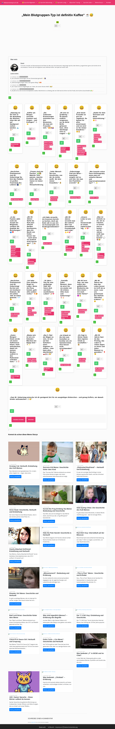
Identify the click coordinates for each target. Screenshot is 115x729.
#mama (29, 361)
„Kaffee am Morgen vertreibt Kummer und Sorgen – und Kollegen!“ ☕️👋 (31, 118)
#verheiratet (85, 251)
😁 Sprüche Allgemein (28, 2)
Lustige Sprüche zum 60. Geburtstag (26, 89)
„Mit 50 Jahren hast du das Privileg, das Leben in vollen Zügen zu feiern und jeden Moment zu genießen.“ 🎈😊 (99, 344)
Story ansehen (15, 476)
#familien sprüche (13, 249)
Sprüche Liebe (87, 2)
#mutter (34, 361)
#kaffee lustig (31, 138)
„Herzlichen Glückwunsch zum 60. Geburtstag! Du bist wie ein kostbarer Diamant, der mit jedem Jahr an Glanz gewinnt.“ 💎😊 (15, 290)
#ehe (83, 246)
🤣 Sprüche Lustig (61, 2)
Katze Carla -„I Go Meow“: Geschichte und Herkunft (53, 640)
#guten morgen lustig (15, 376)
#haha (29, 308)
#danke (96, 139)
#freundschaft (48, 149)
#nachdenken (54, 197)
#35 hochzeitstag (85, 243)
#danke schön (98, 142)
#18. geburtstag (49, 308)
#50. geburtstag (15, 314)
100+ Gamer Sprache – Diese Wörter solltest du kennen (21, 698)
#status (30, 310)
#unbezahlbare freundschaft (81, 153)
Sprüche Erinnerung (24, 76)
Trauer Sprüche (23, 85)
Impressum (59, 727)
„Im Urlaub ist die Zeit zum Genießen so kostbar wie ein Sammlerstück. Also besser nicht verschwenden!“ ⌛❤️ (65, 342)
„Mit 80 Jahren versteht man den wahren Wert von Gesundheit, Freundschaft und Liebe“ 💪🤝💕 (70, 224)
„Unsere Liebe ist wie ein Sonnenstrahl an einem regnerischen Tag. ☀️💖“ (86, 222)
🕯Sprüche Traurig (75, 2)
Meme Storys (99, 2)
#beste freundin (48, 144)
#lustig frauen (35, 199)
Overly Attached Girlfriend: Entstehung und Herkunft (20, 550)
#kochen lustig (94, 197)
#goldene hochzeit (63, 148)
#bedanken (97, 135)
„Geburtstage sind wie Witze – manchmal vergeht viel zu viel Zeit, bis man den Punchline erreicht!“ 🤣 (76, 177)
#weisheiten (54, 200)
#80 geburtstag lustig (17, 199)
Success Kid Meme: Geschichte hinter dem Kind (55, 468)
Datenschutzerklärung (71, 727)
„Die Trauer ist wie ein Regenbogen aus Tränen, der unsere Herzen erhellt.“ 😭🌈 (31, 86)
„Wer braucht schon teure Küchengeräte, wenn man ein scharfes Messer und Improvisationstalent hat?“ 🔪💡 (97, 177)
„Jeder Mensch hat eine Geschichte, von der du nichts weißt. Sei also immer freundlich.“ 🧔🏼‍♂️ (55, 177)
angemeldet (33, 722)
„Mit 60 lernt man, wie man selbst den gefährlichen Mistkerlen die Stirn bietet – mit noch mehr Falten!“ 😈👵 (82, 288)
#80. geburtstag (69, 247)
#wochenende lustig (14, 145)
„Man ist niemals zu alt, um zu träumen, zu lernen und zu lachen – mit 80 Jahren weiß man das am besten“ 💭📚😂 (101, 228)
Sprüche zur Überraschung (25, 80)
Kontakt (108, 2)
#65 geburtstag (31, 260)
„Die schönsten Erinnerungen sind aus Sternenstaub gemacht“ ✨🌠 (28, 78)
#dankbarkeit (97, 137)
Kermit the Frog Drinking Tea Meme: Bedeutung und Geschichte (57, 510)
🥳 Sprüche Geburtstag (45, 2)
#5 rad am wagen (47, 369)
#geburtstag (31, 263)
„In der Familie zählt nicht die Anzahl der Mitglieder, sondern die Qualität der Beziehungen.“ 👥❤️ (15, 224)
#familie (13, 246)
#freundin (46, 146)
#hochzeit (63, 152)
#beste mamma (31, 359)
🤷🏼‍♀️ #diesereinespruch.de (10, 2)
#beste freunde (48, 142)
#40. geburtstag (99, 368)
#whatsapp (31, 315)
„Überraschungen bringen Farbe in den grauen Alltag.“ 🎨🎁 (26, 82)
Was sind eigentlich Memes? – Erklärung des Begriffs (55, 616)
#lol (33, 308)
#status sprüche (32, 312)
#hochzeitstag (85, 249)
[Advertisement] (55, 43)
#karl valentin (64, 365)
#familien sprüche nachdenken (14, 254)
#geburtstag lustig (75, 197)
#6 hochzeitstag (82, 310)
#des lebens (82, 359)
